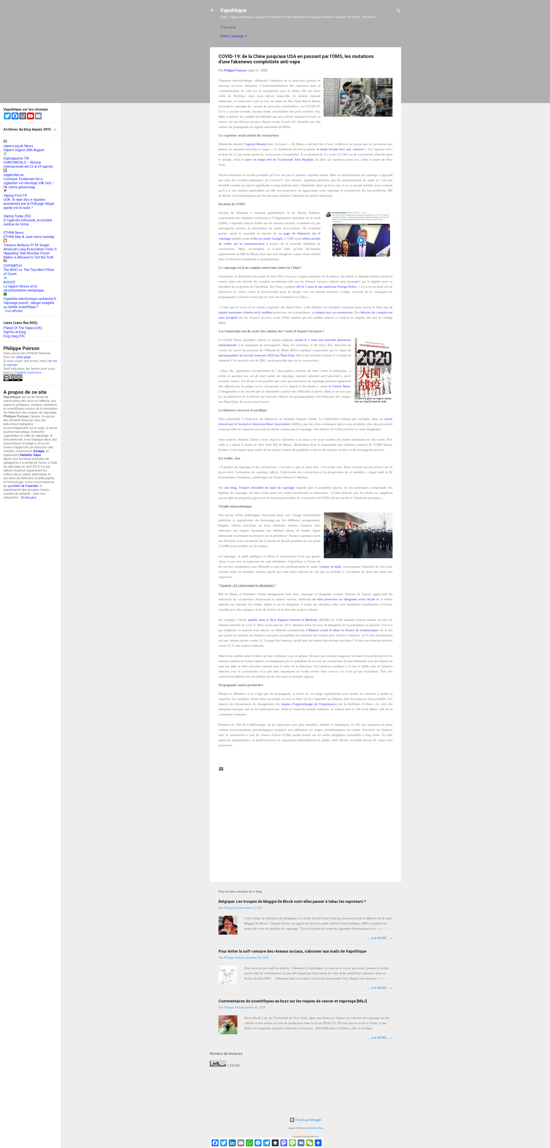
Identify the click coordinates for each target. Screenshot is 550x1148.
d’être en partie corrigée (267, 238)
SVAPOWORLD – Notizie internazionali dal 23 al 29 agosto (28, 164)
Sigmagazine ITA (16, 158)
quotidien (23, 486)
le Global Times (339, 386)
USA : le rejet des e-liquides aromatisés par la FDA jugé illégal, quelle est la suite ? (28, 204)
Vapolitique (233, 10)
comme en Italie (330, 566)
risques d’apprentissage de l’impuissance (309, 704)
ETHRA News (13, 233)
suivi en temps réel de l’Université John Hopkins (279, 159)
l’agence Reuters (255, 144)
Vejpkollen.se (13, 175)
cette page (23, 357)
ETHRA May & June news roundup (28, 237)
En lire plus (28, 497)
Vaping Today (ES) (17, 216)
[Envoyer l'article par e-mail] (221, 770)
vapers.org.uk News (18, 146)
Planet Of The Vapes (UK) (22, 328)
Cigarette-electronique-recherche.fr (29, 299)
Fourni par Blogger (308, 1120)
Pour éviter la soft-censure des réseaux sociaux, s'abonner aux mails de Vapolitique (292, 951)
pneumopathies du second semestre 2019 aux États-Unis (256, 355)
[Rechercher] (398, 11)
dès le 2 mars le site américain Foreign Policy (326, 286)
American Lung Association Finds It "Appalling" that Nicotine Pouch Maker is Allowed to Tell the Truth (30, 253)
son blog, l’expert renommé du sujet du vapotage (260, 487)
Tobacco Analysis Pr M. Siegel (26, 245)
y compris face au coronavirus (332, 312)
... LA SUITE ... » (380, 938)
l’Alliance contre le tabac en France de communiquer (342, 630)
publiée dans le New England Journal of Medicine (283, 620)
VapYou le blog (14, 332)
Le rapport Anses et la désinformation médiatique (23, 288)
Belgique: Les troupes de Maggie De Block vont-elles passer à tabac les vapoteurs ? (292, 901)
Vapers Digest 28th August (23, 150)
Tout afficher (14, 311)
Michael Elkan (316, 1128)
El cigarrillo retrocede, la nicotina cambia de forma (27, 222)
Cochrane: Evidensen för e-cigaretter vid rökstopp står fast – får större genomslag (28, 183)
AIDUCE (9, 282)
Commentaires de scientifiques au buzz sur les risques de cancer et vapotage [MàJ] (292, 1001)
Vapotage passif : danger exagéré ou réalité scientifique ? (28, 305)
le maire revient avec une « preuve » (341, 149)
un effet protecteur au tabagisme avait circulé (343, 599)
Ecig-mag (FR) (14, 336)
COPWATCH (12, 266)
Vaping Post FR (15, 195)
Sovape (38, 451)
